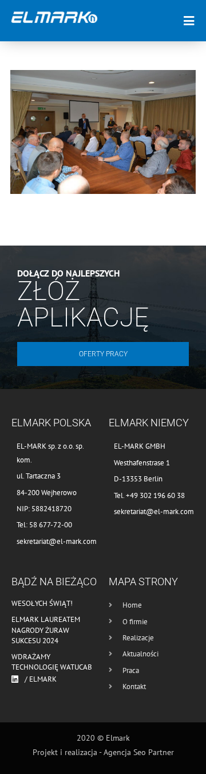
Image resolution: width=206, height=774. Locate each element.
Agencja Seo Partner (139, 752)
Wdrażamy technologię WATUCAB (51, 662)
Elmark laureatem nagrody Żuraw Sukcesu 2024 (45, 629)
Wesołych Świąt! (42, 603)
